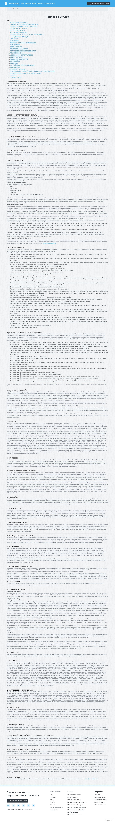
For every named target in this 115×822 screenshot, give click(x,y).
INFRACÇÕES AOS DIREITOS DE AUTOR (23, 51)
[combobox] (108, 820)
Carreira (52, 802)
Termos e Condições (100, 797)
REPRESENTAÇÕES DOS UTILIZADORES (23, 26)
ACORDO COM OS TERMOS (19, 22)
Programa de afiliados (56, 807)
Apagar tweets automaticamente (77, 802)
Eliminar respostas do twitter (75, 810)
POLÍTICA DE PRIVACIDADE (19, 49)
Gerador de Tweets (99, 802)
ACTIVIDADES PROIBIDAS (18, 32)
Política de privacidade (100, 799)
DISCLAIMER (14, 63)
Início (9, 9)
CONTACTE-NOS (15, 77)
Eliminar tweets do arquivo (75, 805)
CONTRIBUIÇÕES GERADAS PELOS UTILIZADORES (27, 35)
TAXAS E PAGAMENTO (17, 30)
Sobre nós (40, 3)
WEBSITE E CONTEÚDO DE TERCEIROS (23, 43)
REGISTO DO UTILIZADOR (18, 28)
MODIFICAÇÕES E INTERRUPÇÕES (21, 55)
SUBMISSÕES (14, 41)
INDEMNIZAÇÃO (15, 67)
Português (107, 820)
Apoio (34, 3)
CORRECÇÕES (15, 61)
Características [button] (49, 3)
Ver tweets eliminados (74, 794)
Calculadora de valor (100, 805)
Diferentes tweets (72, 797)
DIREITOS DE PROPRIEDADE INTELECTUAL (24, 24)
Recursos (28, 3)
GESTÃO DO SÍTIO (16, 47)
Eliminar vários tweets (74, 799)
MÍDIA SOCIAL (14, 39)
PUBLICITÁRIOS (15, 45)
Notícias (52, 805)
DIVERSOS (13, 75)
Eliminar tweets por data (74, 815)
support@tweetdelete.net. (50, 243)
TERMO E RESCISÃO (16, 53)
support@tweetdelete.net (91, 779)
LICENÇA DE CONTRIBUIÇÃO (19, 37)
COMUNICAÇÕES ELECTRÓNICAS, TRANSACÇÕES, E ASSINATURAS (32, 71)
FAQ (22, 3)
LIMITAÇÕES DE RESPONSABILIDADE (22, 65)
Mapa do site (54, 810)
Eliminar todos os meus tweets (76, 807)
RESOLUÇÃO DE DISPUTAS (19, 59)
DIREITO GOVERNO (16, 57)
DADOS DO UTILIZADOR (18, 69)
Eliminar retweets (72, 812)
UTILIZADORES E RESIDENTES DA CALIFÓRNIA (25, 73)
